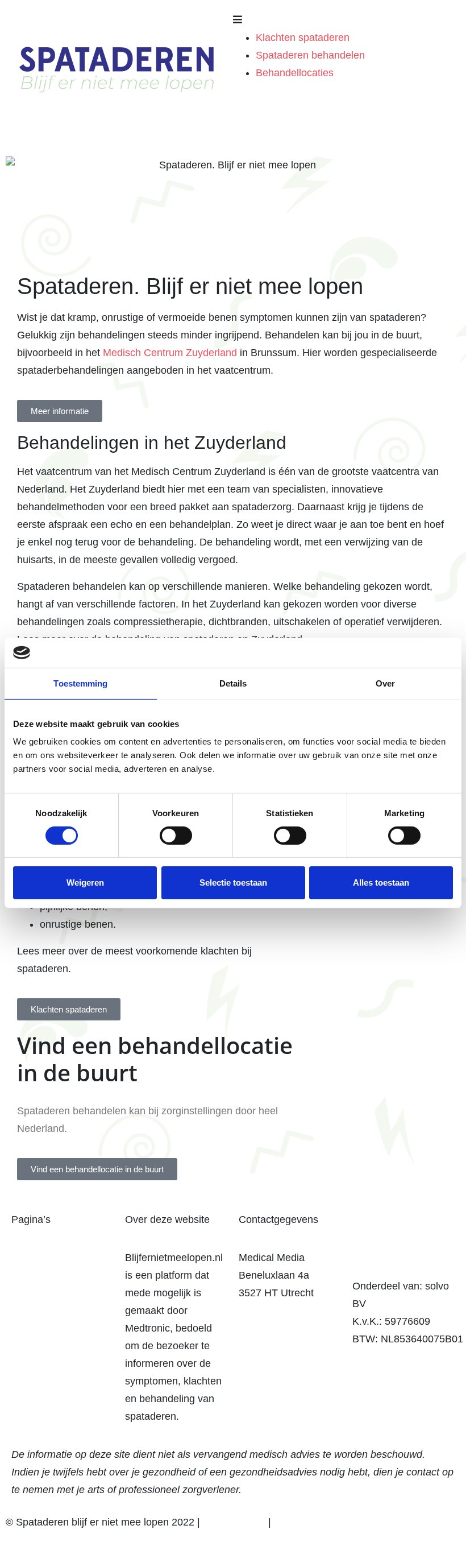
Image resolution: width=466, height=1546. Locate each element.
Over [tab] (385, 683)
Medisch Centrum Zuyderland (170, 352)
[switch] (176, 835)
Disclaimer (298, 1522)
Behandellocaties (295, 72)
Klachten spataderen (302, 37)
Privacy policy (234, 1522)
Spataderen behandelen (310, 55)
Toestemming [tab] (80, 683)
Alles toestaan (381, 882)
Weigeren (85, 882)
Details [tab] (233, 683)
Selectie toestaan (233, 882)
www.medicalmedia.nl (288, 1310)
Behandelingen (45, 1275)
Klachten (31, 1257)
